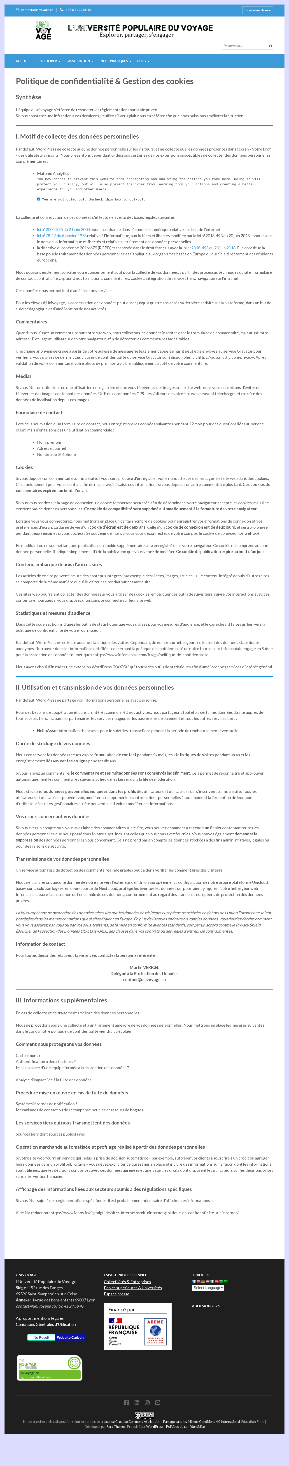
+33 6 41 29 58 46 (78, 10)
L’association (78, 61)
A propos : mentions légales (40, 1318)
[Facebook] (126, 1403)
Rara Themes (116, 1426)
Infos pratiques (114, 61)
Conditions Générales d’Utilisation (46, 1324)
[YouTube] (157, 1403)
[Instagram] (147, 1403)
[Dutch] (207, 1281)
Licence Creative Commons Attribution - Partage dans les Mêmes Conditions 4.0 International (172, 1422)
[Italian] (212, 1281)
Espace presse (116, 1293)
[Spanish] (216, 1281)
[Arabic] (221, 1281)
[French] (194, 1281)
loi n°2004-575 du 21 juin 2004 (63, 229)
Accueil (22, 61)
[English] (198, 1281)
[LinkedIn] (137, 1403)
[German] (203, 1281)
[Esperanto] (226, 1281)
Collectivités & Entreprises (127, 1281)
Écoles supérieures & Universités (133, 1287)
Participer (48, 61)
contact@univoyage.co (37, 10)
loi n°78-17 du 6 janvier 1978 (61, 235)
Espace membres (256, 10)
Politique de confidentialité (185, 1426)
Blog (141, 61)
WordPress (154, 1426)
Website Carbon (70, 1337)
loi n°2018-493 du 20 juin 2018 (209, 247)
